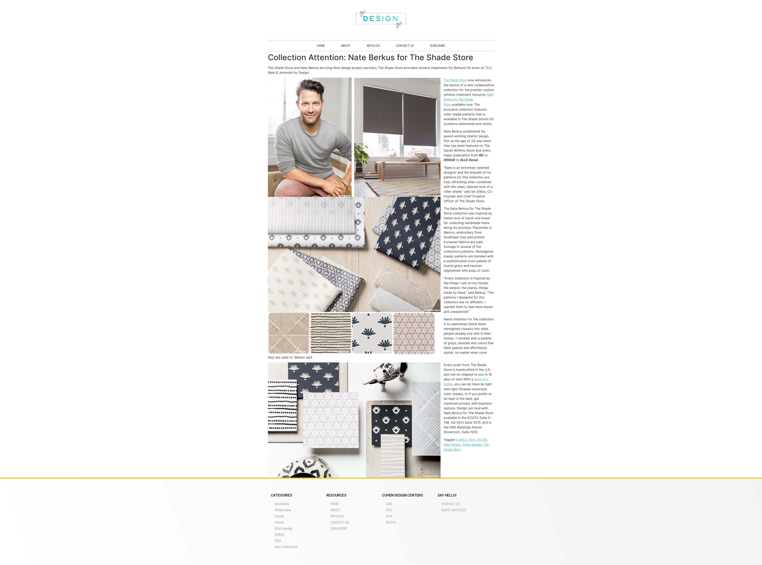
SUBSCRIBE (437, 45)
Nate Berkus (452, 445)
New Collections (286, 547)
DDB (389, 504)
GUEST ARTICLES (454, 510)
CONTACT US (405, 45)
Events (279, 516)
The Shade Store (455, 80)
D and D (461, 440)
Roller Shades (472, 445)
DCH (472, 440)
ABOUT (345, 45)
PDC (389, 510)
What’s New (283, 510)
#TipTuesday (283, 528)
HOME (321, 45)
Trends (279, 522)
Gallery (279, 534)
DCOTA (482, 440)
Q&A (278, 541)
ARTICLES (373, 45)
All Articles (282, 504)
